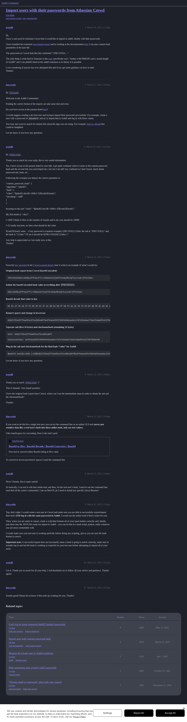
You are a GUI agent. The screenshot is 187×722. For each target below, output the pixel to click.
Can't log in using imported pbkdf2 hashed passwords (37, 624)
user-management (30, 18)
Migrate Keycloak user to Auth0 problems (31, 653)
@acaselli (13, 93)
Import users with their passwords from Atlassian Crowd (55, 10)
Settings (107, 713)
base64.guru (18, 441)
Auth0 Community (10, 3)
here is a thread (94, 124)
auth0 (11, 660)
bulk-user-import (16, 631)
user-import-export (13, 18)
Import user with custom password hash (30, 638)
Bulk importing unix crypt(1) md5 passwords (32, 667)
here (86, 44)
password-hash (15, 689)
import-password (32, 631)
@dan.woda (14, 155)
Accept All (170, 713)
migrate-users (21, 660)
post (50, 58)
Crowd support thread (43, 265)
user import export (41, 44)
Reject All (139, 713)
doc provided (21, 265)
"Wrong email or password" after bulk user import (35, 682)
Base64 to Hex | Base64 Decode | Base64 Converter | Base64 (42, 446)
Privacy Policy (79, 717)
